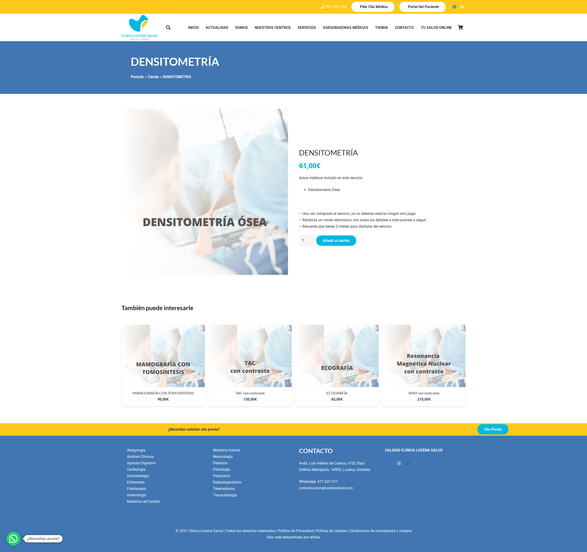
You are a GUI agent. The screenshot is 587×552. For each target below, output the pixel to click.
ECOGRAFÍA (337, 393)
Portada (137, 77)
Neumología (223, 456)
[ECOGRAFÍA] (337, 356)
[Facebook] (454, 7)
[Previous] (126, 365)
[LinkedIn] (408, 463)
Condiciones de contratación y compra (380, 531)
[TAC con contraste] (250, 356)
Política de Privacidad (295, 531)
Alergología (136, 450)
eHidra (315, 537)
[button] (168, 27)
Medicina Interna (226, 450)
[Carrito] (460, 27)
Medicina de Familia (143, 501)
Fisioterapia (136, 488)
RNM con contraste (424, 393)
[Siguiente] (460, 365)
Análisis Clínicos (140, 456)
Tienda (153, 77)
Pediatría (220, 463)
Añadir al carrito (336, 240)
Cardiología (136, 469)
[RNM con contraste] (423, 356)
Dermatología (138, 476)
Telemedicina (224, 488)
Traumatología (225, 495)
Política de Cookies (331, 531)
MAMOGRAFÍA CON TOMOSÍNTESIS (163, 393)
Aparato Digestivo (141, 463)
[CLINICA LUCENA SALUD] (139, 27)
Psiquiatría (221, 476)
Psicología (221, 469)
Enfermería (136, 482)
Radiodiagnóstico (227, 482)
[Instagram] (461, 7)
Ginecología (136, 495)
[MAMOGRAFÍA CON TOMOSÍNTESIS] (163, 356)
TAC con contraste (250, 393)
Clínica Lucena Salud (205, 531)
